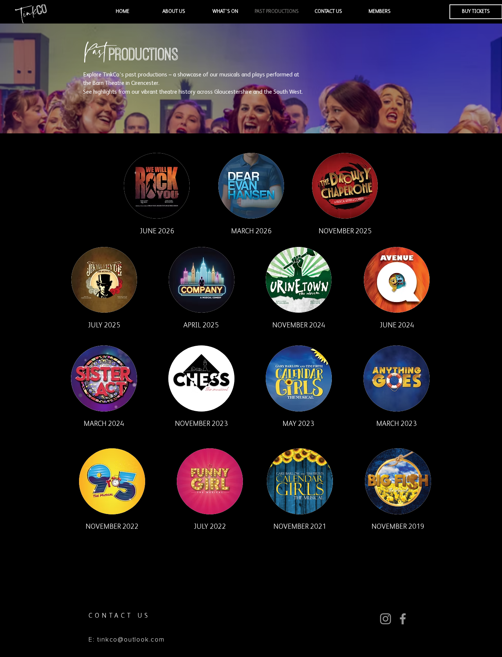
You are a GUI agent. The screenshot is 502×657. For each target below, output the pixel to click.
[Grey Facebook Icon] (402, 618)
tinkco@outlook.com (130, 639)
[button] (174, 12)
